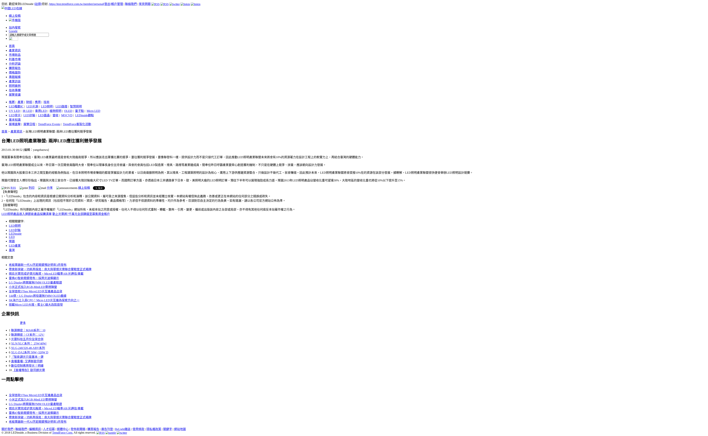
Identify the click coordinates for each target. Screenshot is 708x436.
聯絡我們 (131, 4)
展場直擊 (15, 124)
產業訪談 (15, 81)
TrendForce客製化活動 (77, 124)
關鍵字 (167, 429)
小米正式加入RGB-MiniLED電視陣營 (33, 287)
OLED (68, 110)
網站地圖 (180, 429)
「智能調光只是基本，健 (27, 356)
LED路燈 (61, 106)
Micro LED (93, 110)
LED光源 (32, 106)
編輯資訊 (35, 429)
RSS (13, 187)
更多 (23, 322)
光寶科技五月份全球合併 (27, 339)
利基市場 (15, 59)
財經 (29, 102)
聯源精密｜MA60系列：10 (28, 330)
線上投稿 (15, 15)
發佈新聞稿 (78, 429)
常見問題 (145, 4)
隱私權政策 (153, 429)
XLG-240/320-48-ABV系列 (28, 348)
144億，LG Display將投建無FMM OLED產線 (37, 295)
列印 (31, 187)
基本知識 (15, 119)
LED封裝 (29, 115)
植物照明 (55, 110)
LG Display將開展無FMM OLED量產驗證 (35, 282)
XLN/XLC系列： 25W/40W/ (29, 343)
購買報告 (15, 68)
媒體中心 (63, 429)
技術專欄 (15, 90)
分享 (50, 187)
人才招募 (49, 429)
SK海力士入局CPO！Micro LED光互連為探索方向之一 (44, 300)
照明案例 (15, 85)
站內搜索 (15, 27)
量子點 (79, 110)
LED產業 (15, 245)
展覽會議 (15, 94)
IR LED (27, 110)
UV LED (14, 110)
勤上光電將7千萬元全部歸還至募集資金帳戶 (81, 214)
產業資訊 (15, 50)
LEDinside (15, 233)
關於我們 (7, 429)
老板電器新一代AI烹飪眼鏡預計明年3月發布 (38, 264)
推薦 (12, 102)
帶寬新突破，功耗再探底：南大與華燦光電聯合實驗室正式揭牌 (50, 269)
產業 (20, 102)
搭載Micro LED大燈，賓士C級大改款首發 (36, 304)
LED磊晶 (44, 115)
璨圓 (12, 241)
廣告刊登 (107, 429)
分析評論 (15, 63)
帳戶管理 (117, 4)
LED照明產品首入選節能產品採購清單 (26, 214)
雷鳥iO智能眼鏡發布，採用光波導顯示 (34, 278)
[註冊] (38, 4)
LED (12, 237)
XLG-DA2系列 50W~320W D (29, 352)
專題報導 (15, 77)
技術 (46, 102)
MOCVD (66, 115)
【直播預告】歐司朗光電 (29, 370)
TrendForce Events (49, 124)
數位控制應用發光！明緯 (27, 365)
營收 (55, 115)
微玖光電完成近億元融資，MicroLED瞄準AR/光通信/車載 (46, 273)
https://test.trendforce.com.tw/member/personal (76, 4)
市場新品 (15, 54)
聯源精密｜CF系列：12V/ (27, 334)
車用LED (41, 110)
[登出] (107, 4)
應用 (38, 102)
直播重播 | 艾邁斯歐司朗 (27, 361)
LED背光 (15, 115)
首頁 (12, 46)
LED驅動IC (16, 106)
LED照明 (47, 106)
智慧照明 (76, 106)
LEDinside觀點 (84, 115)
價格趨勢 (15, 72)
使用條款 (138, 429)
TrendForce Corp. (62, 432)
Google (13, 31)
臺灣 (12, 250)
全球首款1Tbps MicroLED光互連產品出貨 (35, 291)
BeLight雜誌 (123, 429)
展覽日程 (29, 124)
